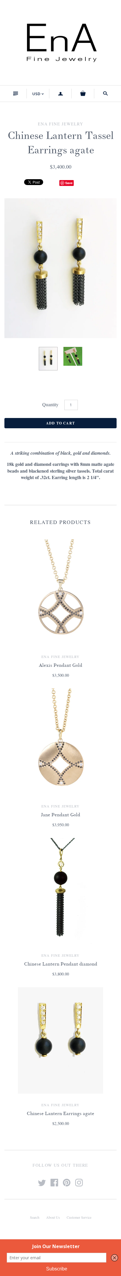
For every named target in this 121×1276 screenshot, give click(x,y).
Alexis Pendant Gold (60, 665)
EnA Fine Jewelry (60, 656)
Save (69, 183)
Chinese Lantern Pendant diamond (60, 964)
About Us (53, 1217)
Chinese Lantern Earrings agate (60, 1113)
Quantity (50, 404)
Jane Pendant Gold (60, 815)
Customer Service (79, 1217)
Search (34, 1217)
